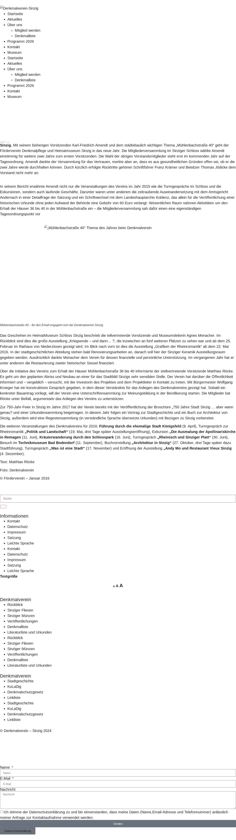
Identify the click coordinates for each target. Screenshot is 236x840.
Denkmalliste (25, 36)
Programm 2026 (20, 41)
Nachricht (7, 789)
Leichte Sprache (20, 543)
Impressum (16, 532)
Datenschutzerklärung (47, 812)
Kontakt (13, 47)
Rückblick (15, 605)
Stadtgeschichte (20, 681)
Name (5, 767)
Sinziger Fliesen (20, 610)
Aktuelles (14, 19)
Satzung (14, 538)
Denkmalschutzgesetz (25, 692)
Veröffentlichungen (22, 621)
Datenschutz (17, 527)
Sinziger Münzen (21, 616)
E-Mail (5, 778)
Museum (14, 52)
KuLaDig (14, 687)
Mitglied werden (27, 30)
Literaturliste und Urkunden (29, 632)
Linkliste (13, 698)
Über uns (14, 25)
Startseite (15, 14)
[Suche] (3, 506)
